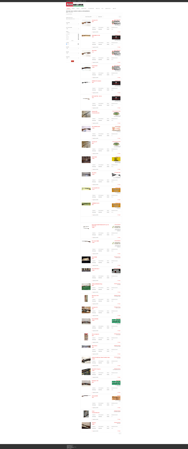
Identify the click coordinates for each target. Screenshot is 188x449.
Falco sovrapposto (95, 334)
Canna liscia (100, 29)
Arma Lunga (94, 29)
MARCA (67, 31)
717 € (93, 52)
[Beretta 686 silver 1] (86, 269)
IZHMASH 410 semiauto (96, 80)
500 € (93, 258)
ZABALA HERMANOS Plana (97, 283)
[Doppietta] (86, 425)
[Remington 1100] (86, 383)
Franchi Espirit (95, 65)
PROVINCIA (68, 56)
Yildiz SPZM (94, 50)
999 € (93, 204)
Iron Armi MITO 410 (95, 187)
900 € (93, 297)
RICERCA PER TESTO (69, 17)
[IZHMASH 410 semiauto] (86, 82)
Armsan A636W (95, 395)
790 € (93, 36)
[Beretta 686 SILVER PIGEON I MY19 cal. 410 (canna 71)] (86, 227)
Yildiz (67, 39)
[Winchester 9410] (86, 298)
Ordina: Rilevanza (87, 16)
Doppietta (94, 422)
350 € (93, 347)
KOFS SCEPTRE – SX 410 (97, 96)
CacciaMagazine (91, 8)
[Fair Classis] (86, 174)
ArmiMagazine (83, 8)
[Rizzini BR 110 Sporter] (86, 371)
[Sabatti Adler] (86, 159)
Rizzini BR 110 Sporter (96, 369)
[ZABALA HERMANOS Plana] (86, 286)
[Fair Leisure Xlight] (86, 241)
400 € (93, 21)
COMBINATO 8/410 (95, 203)
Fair (67, 35)
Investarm (68, 34)
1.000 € (93, 158)
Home (67, 12)
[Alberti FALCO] (86, 346)
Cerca (72, 61)
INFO (102, 8)
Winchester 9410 (95, 295)
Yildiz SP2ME (94, 257)
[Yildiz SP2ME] (86, 259)
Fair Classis (94, 172)
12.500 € (93, 358)
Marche (78, 8)
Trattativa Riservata (95, 112)
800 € (93, 285)
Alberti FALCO (94, 345)
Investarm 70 (94, 141)
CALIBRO (67, 42)
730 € (93, 97)
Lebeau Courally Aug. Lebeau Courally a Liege (101, 357)
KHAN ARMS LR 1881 (96, 35)
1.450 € (93, 320)
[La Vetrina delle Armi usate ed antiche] (75, 4)
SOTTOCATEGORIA (69, 27)
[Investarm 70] (86, 144)
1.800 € (93, 227)
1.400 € (93, 67)
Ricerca (68, 8)
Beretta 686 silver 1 (96, 268)
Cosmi (93, 411)
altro (72, 40)
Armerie (73, 8)
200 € (93, 143)
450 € (93, 335)
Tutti (67, 23)
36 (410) (108, 29)
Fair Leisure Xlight (95, 240)
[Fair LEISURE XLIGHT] (86, 128)
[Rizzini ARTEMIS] (86, 321)
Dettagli (119, 47)
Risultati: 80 (100, 16)
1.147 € (93, 189)
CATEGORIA (68, 22)
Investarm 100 (94, 20)
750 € (93, 397)
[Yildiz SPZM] (86, 53)
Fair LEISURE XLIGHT (96, 126)
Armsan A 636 (94, 111)
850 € (93, 382)
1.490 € (93, 270)
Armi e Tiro (98, 8)
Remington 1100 (95, 380)
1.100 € (93, 128)
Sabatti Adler (94, 156)
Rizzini (68, 38)
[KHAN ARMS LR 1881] (86, 35)
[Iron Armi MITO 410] (86, 188)
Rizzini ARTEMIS (95, 318)
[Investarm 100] (86, 22)
